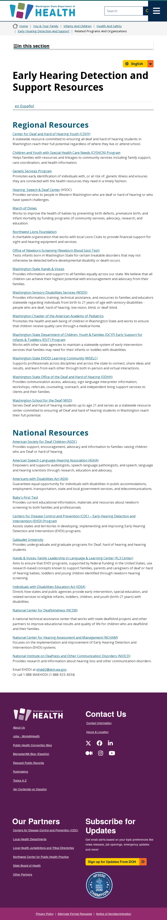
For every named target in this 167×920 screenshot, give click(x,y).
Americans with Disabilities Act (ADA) (40, 479)
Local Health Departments (29, 839)
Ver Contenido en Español (30, 789)
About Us (19, 727)
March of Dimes (25, 208)
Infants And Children (77, 26)
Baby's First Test (25, 497)
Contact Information (99, 723)
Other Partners (22, 874)
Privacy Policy (45, 914)
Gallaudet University (28, 539)
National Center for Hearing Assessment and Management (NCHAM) (65, 637)
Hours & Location (97, 732)
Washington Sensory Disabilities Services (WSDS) (50, 292)
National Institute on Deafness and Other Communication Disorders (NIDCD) (71, 656)
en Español (24, 106)
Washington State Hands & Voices (38, 269)
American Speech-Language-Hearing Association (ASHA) (56, 460)
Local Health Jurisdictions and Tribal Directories (43, 848)
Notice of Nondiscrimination (113, 914)
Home (23, 26)
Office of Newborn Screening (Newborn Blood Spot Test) (56, 250)
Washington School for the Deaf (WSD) (42, 400)
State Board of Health (27, 865)
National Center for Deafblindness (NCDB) (45, 610)
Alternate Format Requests (75, 914)
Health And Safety (109, 26)
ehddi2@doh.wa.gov (51, 669)
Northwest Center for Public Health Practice (41, 857)
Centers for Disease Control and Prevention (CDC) (45, 830)
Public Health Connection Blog (32, 745)
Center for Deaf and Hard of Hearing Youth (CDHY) (51, 134)
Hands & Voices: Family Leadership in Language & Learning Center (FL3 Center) (73, 558)
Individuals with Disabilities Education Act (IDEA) (49, 587)
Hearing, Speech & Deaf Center (36, 190)
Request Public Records (28, 763)
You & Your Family (45, 26)
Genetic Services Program (32, 171)
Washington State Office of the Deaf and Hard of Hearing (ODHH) (63, 377)
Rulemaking (20, 771)
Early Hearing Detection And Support (43, 31)
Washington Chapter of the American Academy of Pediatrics (58, 316)
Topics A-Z (19, 780)
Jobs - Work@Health (26, 736)
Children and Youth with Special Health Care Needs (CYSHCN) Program (66, 152)
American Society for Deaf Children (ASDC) (45, 441)
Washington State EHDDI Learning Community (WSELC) (55, 358)
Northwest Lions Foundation (35, 232)
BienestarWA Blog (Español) (31, 754)
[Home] (46, 11)
